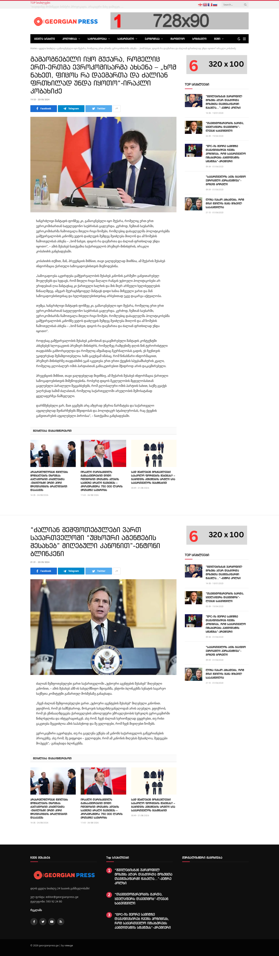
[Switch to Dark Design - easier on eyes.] (239, 38)
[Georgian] (200, 4)
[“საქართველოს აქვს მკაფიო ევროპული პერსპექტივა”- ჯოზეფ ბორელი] (193, 180)
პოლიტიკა (69, 38)
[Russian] (215, 4)
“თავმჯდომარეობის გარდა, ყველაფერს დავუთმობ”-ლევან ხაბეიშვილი (225, 126)
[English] (205, 4)
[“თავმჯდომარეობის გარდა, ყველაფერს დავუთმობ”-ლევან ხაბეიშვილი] (193, 127)
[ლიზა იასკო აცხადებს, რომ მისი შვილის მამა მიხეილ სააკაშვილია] (193, 203)
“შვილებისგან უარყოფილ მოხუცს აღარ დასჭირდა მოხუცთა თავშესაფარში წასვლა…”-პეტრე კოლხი (224, 102)
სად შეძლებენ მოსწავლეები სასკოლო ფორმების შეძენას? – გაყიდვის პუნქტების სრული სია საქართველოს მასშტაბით (153, 477)
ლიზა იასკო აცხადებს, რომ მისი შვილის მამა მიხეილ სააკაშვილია (225, 203)
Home (33, 48)
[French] (210, 4)
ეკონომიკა (152, 38)
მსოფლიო (177, 38)
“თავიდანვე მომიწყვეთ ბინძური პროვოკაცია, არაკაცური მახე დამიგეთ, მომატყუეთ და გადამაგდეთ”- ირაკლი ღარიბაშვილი (77, 6)
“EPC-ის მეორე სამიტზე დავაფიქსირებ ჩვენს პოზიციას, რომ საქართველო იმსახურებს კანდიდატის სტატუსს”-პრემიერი (226, 153)
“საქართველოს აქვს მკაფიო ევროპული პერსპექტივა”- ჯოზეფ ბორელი (226, 180)
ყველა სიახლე (44, 38)
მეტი (217, 38)
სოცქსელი (199, 38)
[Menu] (244, 39)
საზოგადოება (97, 38)
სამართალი (125, 38)
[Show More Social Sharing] (117, 108)
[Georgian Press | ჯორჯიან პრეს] (65, 21)
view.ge (69, 945)
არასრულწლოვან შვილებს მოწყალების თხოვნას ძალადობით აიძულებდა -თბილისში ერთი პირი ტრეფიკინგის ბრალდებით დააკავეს (49, 480)
